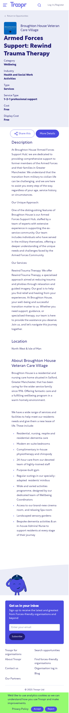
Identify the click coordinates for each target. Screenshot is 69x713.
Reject (51, 709)
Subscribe (17, 636)
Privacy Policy (20, 709)
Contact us (11, 668)
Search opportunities (47, 650)
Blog (37, 673)
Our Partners (13, 679)
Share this (24, 133)
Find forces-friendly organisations (46, 661)
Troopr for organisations (13, 652)
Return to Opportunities (17, 16)
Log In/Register (56, 5)
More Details (47, 133)
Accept (37, 709)
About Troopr (13, 659)
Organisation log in (45, 668)
